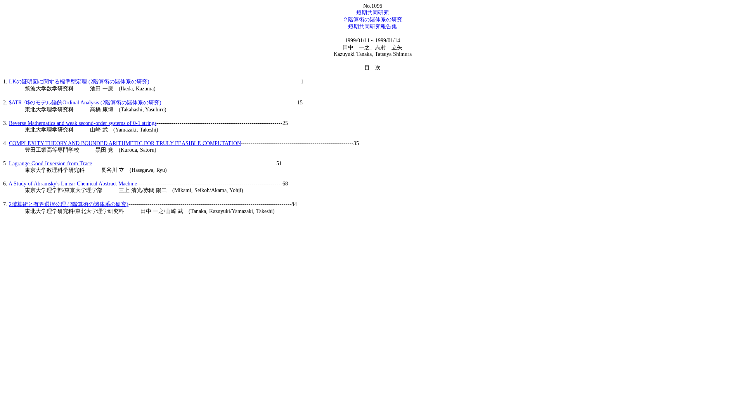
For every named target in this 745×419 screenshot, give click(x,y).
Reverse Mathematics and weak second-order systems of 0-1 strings (82, 123)
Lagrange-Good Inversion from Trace (50, 163)
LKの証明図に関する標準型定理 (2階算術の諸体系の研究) (79, 82)
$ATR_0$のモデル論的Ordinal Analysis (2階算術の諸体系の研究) (85, 103)
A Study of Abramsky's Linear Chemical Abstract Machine (73, 184)
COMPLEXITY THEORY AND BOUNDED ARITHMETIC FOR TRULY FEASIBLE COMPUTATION (125, 143)
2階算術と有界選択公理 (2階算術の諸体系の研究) (68, 204)
